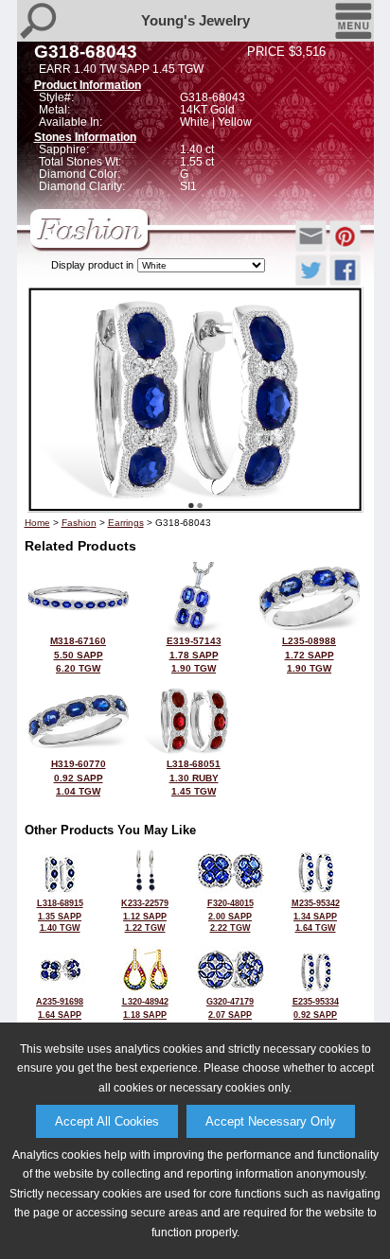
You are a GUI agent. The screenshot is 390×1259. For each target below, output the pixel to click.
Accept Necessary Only (270, 1121)
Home (37, 522)
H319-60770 (78, 777)
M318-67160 (78, 654)
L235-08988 (309, 654)
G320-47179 (230, 1014)
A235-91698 (59, 1014)
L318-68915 (60, 916)
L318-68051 (194, 777)
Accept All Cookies (107, 1121)
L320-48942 (145, 1014)
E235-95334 (315, 1014)
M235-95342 (316, 916)
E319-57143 (194, 654)
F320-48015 (230, 916)
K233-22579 (144, 916)
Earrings (126, 522)
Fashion (79, 522)
